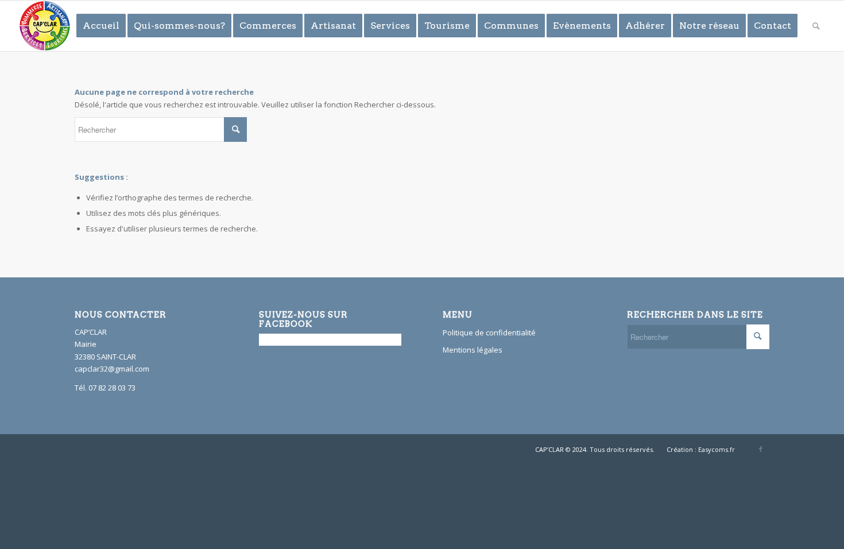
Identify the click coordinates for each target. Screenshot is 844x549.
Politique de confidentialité (489, 332)
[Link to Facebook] (760, 449)
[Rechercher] (816, 26)
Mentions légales (472, 350)
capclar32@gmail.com (112, 369)
